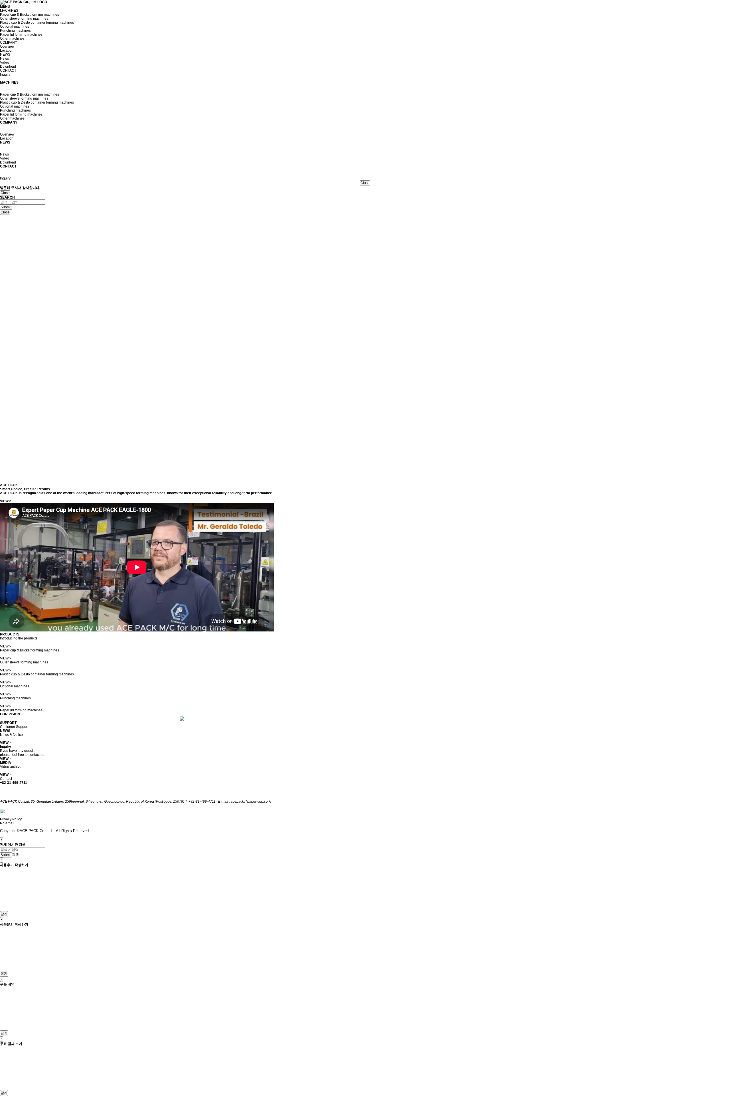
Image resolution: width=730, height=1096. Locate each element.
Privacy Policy (11, 819)
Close (365, 183)
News (4, 58)
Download (8, 66)
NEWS (5, 54)
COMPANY (8, 43)
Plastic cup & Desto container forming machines (37, 23)
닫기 (4, 914)
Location (6, 51)
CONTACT (8, 70)
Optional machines (14, 27)
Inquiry (5, 74)
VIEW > (5, 501)
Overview (7, 47)
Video (4, 62)
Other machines (12, 39)
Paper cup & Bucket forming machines (29, 15)
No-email (7, 823)
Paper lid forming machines (21, 35)
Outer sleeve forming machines (24, 19)
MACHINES (9, 11)
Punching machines (15, 31)
